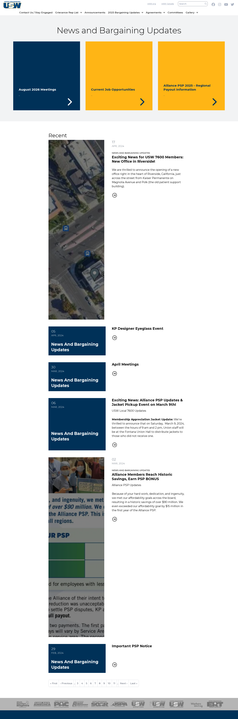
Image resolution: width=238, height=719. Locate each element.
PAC (61, 704)
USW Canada (167, 4)
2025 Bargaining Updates (124, 12)
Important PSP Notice (132, 646)
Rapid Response (80, 704)
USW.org (151, 4)
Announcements (95, 12)
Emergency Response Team (215, 704)
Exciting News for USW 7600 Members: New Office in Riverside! (147, 159)
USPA (119, 704)
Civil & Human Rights (23, 704)
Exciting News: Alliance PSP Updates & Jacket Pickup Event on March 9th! (147, 402)
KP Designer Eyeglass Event (137, 328)
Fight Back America (42, 704)
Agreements (153, 12)
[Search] (205, 4)
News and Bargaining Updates (131, 153)
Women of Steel (157, 704)
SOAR (99, 704)
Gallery (190, 12)
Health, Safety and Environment (176, 704)
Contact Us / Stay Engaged (35, 12)
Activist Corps (138, 704)
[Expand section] (81, 12)
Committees (175, 12)
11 (115, 683)
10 (110, 683)
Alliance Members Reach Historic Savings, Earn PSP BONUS (142, 476)
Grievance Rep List (66, 12)
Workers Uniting (196, 704)
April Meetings (125, 364)
